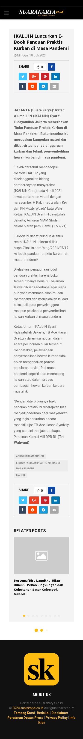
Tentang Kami (24, 713)
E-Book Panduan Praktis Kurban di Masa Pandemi (38, 466)
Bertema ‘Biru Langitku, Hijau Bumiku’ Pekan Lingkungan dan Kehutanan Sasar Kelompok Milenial (38, 587)
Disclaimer (59, 713)
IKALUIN (20, 475)
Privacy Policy (57, 718)
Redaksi (43, 713)
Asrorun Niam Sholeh (30, 456)
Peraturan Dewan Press (25, 718)
